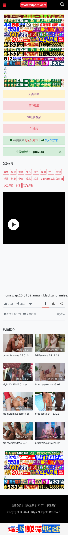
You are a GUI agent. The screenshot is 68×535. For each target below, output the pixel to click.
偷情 (5, 171)
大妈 (58, 171)
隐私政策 (29, 505)
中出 (20, 178)
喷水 (28, 178)
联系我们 (51, 505)
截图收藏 (25, 140)
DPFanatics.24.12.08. (47, 355)
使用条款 (16, 505)
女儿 (28, 171)
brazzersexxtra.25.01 (47, 384)
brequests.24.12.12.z (47, 413)
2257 (40, 505)
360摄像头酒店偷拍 (52, 178)
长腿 (13, 178)
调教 (20, 171)
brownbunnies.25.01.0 (16, 355)
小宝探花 (8, 185)
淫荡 (5, 178)
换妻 (18, 185)
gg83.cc (38, 151)
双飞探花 (28, 185)
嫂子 (50, 171)
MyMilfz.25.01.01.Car (15, 384)
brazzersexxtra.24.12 (47, 442)
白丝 (35, 171)
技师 (43, 171)
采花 (35, 178)
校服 (13, 171)
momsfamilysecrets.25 (16, 413)
